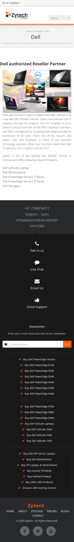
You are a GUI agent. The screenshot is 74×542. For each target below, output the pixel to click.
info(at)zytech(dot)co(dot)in (37, 220)
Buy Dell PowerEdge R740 (39, 406)
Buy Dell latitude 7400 (39, 440)
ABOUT (22, 511)
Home (28, 31)
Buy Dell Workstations (39, 459)
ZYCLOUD (37, 511)
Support (31, 214)
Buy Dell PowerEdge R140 (39, 365)
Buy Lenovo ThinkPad (39, 470)
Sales (45, 214)
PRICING (52, 511)
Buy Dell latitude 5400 (39, 435)
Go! (67, 344)
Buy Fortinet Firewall (39, 476)
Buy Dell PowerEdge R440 (39, 382)
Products (38, 31)
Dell (47, 31)
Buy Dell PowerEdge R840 (39, 412)
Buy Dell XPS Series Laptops (39, 453)
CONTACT (38, 515)
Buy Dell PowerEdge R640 (39, 393)
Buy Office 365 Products (39, 482)
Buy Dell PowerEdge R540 (39, 388)
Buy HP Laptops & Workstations (39, 465)
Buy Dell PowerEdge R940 (39, 418)
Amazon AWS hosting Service (39, 488)
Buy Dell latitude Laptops (39, 423)
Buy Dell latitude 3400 (39, 429)
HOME (10, 511)
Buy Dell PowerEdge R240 (39, 370)
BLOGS (65, 511)
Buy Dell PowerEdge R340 (39, 376)
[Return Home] (16, 15)
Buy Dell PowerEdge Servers (39, 359)
